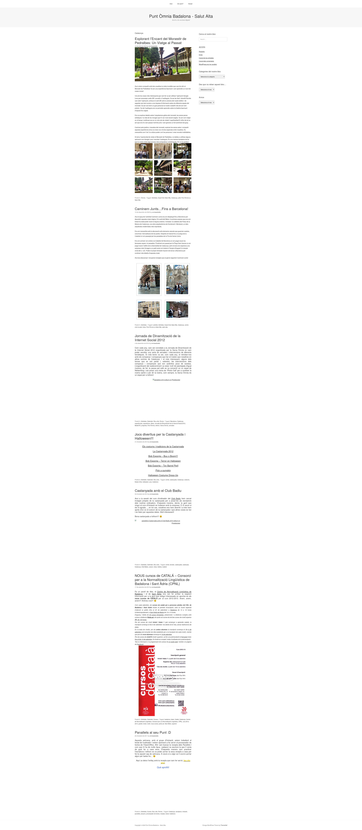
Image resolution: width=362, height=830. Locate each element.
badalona (167, 719)
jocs (150, 482)
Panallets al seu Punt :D (153, 732)
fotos (144, 327)
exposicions (146, 423)
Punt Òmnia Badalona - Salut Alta (181, 16)
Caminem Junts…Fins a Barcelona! (161, 208)
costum (151, 567)
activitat (155, 325)
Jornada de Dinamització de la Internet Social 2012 (157, 337)
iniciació (184, 811)
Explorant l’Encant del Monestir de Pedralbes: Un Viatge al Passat (160, 40)
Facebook (140, 644)
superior (174, 724)
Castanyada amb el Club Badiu (158, 490)
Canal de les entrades (206, 58)
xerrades (171, 425)
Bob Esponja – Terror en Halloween (163, 460)
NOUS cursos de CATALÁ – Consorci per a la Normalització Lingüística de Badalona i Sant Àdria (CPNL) (163, 579)
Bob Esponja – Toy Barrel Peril (163, 465)
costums (186, 480)
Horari (190, 4)
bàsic (172, 719)
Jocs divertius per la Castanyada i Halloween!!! (160, 436)
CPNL (180, 721)
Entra (200, 55)
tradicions (155, 482)
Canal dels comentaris (206, 61)
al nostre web (173, 642)
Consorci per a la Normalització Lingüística (165, 721)
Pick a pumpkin (163, 470)
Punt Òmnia (151, 425)
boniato (172, 565)
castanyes (186, 565)
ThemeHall (224, 825)
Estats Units (138, 482)
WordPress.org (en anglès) (208, 64)
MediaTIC (138, 425)
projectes (144, 425)
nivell (148, 724)
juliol (179, 198)
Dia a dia (156, 421)
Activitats (154, 198)
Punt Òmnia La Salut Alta (153, 327)
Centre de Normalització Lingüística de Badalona (163, 592)
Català (177, 719)
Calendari (150, 421)
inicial (144, 724)
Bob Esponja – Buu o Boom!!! (163, 456)
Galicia (160, 567)
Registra (202, 51)
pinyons (143, 814)
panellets (137, 814)
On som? (180, 4)
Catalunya (174, 198)
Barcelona (173, 421)
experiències (138, 423)
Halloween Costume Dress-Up (163, 475)
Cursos (156, 719)
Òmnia (143, 198)
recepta (162, 814)
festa (155, 567)
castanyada (173, 480)
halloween (146, 482)
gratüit (140, 724)
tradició (164, 567)
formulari (184, 637)
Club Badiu (145, 567)
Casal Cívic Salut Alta (164, 198)
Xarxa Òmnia (164, 425)
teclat (167, 814)
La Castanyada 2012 (163, 451)
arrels (167, 480)
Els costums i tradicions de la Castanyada (163, 446)
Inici (171, 4)
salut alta (165, 327)
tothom (157, 425)
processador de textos (153, 814)
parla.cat (161, 724)
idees (152, 423)
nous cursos (154, 724)
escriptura (179, 811)
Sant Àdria (156, 593)
